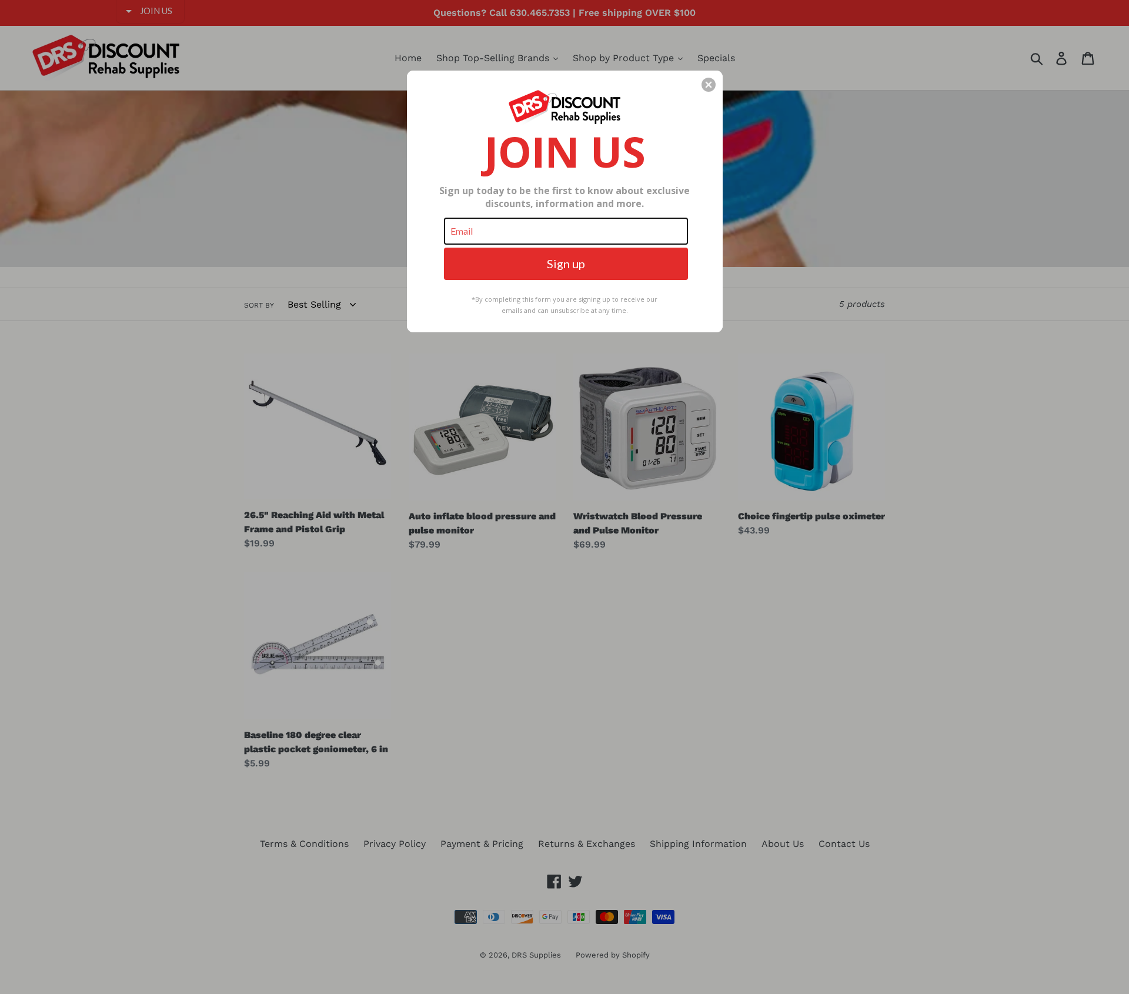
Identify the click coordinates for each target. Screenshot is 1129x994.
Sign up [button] (566, 263)
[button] (709, 85)
